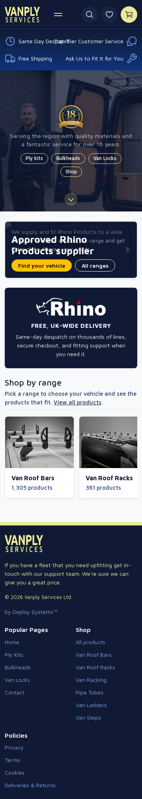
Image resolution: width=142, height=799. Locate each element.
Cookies (14, 772)
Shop (71, 171)
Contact (14, 692)
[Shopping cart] (129, 14)
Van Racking (91, 679)
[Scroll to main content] (71, 199)
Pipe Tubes (89, 692)
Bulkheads (68, 158)
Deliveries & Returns (30, 785)
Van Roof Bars (94, 654)
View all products (77, 402)
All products (90, 642)
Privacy (14, 747)
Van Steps (88, 717)
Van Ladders (91, 705)
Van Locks (104, 158)
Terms (12, 760)
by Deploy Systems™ (31, 611)
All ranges (95, 265)
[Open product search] (89, 14)
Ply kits (34, 158)
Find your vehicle (41, 265)
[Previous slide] (14, 250)
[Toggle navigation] (58, 14)
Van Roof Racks (95, 667)
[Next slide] (127, 250)
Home (12, 642)
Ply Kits (14, 654)
